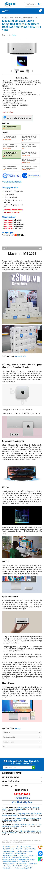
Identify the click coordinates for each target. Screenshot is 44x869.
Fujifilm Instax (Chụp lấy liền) (23, 868)
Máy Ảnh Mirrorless (20, 853)
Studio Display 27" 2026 (24, 847)
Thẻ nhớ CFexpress (8, 847)
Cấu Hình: (5, 132)
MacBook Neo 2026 (9, 851)
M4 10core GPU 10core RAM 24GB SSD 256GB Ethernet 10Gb (10, 154)
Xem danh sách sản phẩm (13, 181)
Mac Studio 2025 (21, 864)
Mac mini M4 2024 (20, 356)
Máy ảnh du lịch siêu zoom (21, 857)
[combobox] (33, 4)
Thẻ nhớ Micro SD (8, 849)
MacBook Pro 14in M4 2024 (27, 859)
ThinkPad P (23, 855)
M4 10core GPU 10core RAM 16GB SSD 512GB (10, 146)
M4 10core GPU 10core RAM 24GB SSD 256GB (29, 146)
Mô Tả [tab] (5, 248)
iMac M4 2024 (26, 861)
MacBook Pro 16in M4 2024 (11, 861)
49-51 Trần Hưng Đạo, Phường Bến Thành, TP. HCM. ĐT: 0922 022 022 (20, 808)
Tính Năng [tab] (6, 732)
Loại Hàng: (6, 123)
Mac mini (17, 728)
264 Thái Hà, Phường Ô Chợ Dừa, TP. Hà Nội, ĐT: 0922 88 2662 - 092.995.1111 (21, 825)
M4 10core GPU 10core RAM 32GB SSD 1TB (29, 168)
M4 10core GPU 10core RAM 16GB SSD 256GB (10, 137)
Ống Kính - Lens (28, 866)
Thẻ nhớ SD (19, 849)
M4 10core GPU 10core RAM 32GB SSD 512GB (10, 168)
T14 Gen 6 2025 (7, 853)
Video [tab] (5, 747)
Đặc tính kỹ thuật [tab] (8, 742)
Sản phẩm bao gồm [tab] (9, 737)
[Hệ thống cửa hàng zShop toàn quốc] (40, 859)
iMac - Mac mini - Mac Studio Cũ (12, 866)
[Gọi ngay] (40, 847)
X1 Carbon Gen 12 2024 (10, 855)
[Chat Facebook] (40, 853)
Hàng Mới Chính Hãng (9, 127)
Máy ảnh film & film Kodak (24, 851)
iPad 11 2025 (33, 864)
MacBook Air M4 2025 (9, 859)
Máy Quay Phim (7, 868)
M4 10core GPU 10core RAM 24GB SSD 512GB (29, 153)
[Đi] (33, 767)
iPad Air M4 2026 (30, 849)
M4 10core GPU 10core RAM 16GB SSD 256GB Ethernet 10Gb (29, 138)
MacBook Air (6, 857)
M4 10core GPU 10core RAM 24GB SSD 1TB (29, 160)
